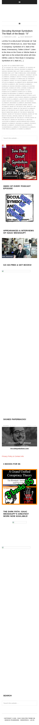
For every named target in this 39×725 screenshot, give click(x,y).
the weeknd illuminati (27, 127)
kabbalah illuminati (9, 91)
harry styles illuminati (18, 80)
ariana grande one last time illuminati (16, 71)
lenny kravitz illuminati (11, 101)
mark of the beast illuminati (24, 108)
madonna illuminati (17, 103)
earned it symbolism (17, 78)
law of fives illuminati (10, 99)
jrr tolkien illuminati (24, 84)
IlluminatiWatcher (19, 13)
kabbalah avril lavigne (18, 88)
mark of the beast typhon (20, 117)
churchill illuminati (17, 75)
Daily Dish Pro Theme (25, 718)
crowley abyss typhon (18, 76)
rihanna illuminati (22, 123)
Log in (32, 720)
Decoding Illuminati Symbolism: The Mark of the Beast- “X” (17, 32)
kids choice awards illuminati (26, 97)
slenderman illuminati (10, 127)
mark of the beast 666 (18, 106)
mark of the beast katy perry (13, 110)
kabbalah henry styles (21, 90)
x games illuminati (24, 129)
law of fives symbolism (27, 99)
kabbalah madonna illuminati (13, 93)
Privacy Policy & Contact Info (13, 456)
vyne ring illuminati (9, 129)
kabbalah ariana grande (11, 86)
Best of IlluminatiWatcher (14, 65)
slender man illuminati (23, 125)
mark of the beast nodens (17, 114)
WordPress (24, 720)
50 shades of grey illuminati (14, 67)
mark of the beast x (18, 119)
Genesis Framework (12, 720)
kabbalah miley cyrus (23, 95)
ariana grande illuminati (23, 69)
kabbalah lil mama (25, 91)
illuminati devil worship (24, 82)
